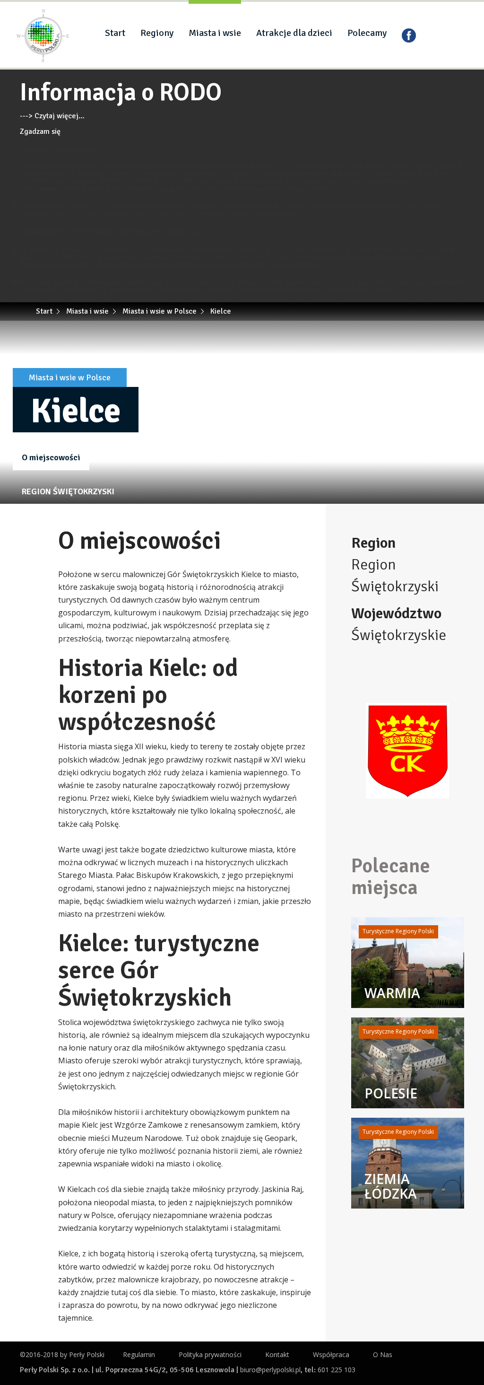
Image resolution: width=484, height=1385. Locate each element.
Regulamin (139, 1354)
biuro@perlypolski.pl (270, 1369)
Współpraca (331, 1354)
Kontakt (277, 1354)
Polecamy (367, 33)
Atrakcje (209, 457)
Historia (114, 457)
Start (115, 33)
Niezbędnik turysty (278, 457)
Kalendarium (356, 457)
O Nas (382, 1354)
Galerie (161, 457)
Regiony (156, 33)
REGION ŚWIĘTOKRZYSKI (68, 491)
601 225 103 (336, 1369)
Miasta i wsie (215, 33)
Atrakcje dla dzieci (294, 33)
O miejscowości (51, 457)
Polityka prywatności (210, 1354)
